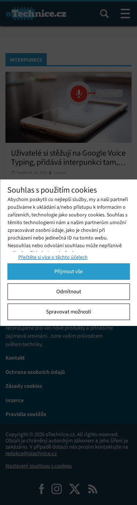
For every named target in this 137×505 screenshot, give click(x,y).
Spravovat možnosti (68, 311)
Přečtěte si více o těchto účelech (53, 257)
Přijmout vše (68, 271)
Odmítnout (68, 291)
